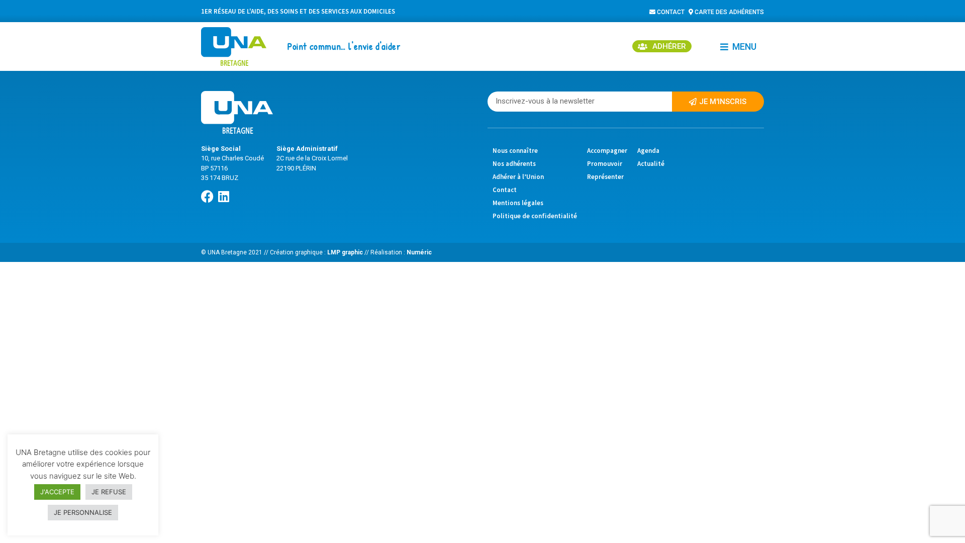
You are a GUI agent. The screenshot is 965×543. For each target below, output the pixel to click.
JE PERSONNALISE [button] (83, 512)
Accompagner (607, 150)
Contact (505, 190)
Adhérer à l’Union (518, 176)
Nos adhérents (514, 163)
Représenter (605, 176)
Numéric (419, 252)
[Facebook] (207, 196)
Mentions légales (518, 203)
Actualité (650, 163)
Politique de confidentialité (535, 216)
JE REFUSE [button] (108, 492)
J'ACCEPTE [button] (57, 492)
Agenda (648, 150)
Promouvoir (604, 163)
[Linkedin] (223, 196)
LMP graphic (344, 252)
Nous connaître (515, 150)
